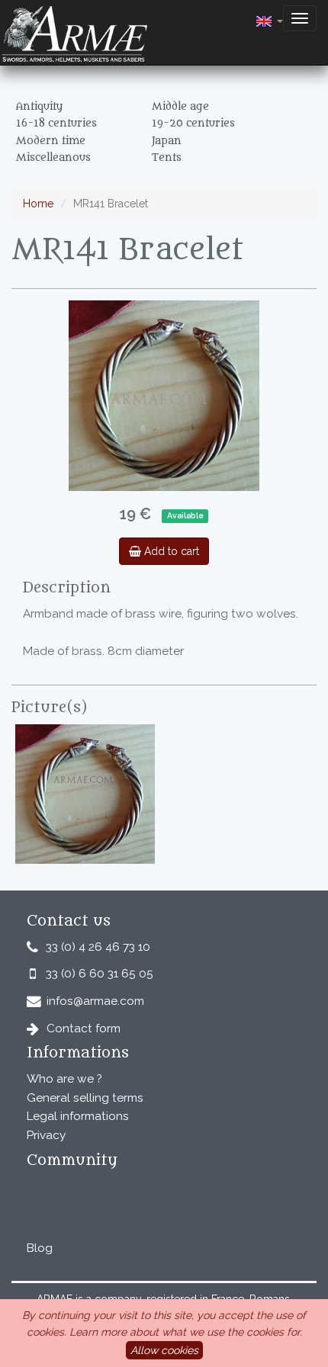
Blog (40, 1248)
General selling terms (85, 1098)
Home (38, 203)
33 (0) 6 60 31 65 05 (99, 973)
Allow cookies (164, 1350)
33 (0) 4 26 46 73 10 (98, 947)
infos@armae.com (95, 1001)
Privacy (46, 1135)
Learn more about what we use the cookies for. (185, 1332)
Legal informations (78, 1116)
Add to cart (170, 551)
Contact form (84, 1028)
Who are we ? (64, 1079)
